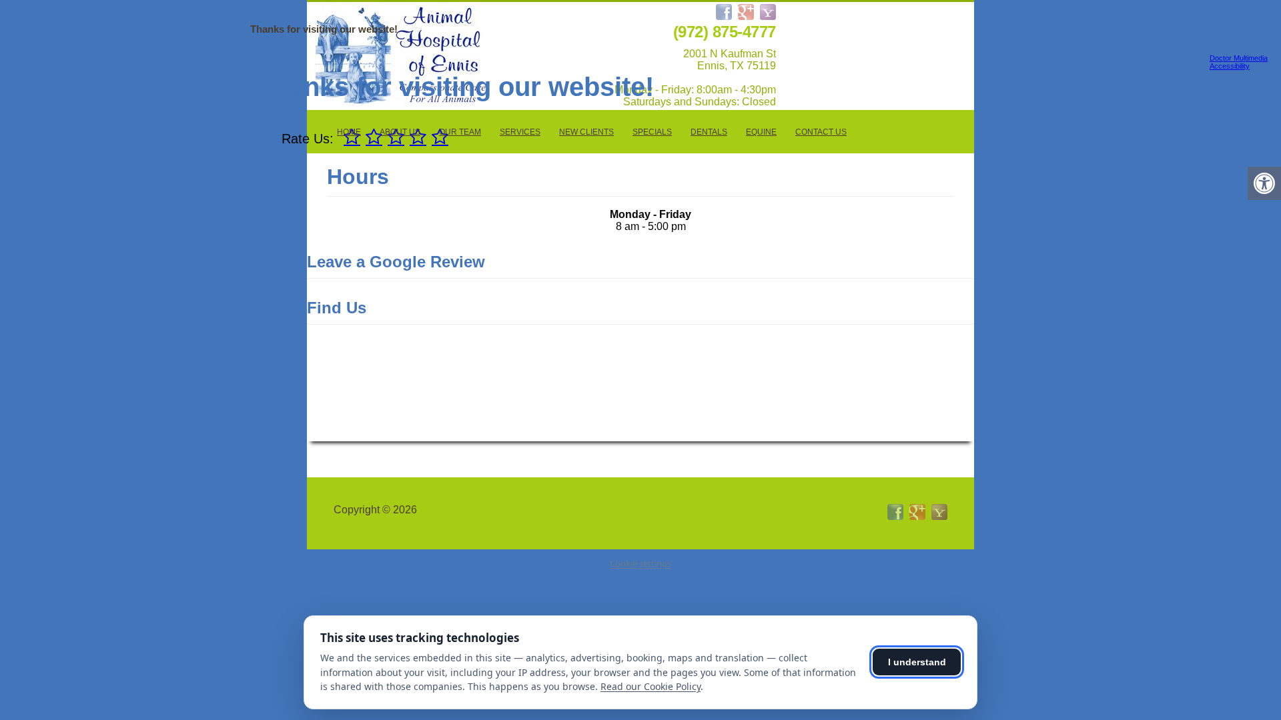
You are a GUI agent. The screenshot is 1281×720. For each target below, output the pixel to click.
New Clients (586, 132)
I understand (917, 662)
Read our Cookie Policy (650, 686)
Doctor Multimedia (1239, 58)
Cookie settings (640, 563)
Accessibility (1230, 66)
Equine (761, 132)
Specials (652, 132)
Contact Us (821, 132)
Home (349, 132)
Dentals (709, 132)
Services (520, 132)
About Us (400, 132)
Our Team (460, 132)
